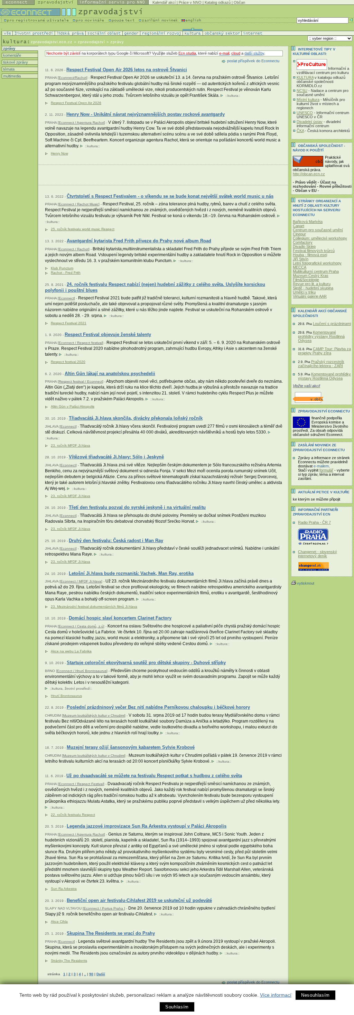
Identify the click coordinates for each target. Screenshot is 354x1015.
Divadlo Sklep (304, 246)
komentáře (11, 55)
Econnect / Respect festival (80, 343)
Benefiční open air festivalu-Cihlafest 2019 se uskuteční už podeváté (139, 900)
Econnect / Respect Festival (81, 784)
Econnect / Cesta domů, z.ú (81, 626)
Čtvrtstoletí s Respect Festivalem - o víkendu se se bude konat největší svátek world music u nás (170, 196)
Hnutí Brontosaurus (66, 696)
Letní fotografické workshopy (317, 263)
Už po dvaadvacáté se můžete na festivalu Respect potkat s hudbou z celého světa (154, 775)
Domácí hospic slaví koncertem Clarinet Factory (120, 618)
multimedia (11, 76)
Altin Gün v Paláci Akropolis (72, 406)
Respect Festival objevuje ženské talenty (108, 334)
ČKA (300, 131)
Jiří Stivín (300, 259)
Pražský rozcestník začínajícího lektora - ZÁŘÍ (321, 364)
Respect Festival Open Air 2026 (76, 103)
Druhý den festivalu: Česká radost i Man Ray (116, 540)
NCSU (302, 91)
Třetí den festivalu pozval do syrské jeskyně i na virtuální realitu (137, 507)
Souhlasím (177, 1006)
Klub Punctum (62, 268)
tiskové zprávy (15, 62)
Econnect (66, 298)
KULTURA (305, 77)
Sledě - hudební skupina (313, 288)
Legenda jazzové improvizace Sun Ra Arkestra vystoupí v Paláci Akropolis (146, 826)
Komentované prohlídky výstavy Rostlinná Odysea (321, 336)
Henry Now (59, 153)
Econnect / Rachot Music (79, 204)
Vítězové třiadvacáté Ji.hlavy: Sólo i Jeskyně (116, 456)
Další (100, 974)
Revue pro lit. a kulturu (311, 284)
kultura (232, 95)
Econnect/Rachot (72, 78)
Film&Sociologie (306, 280)
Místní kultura (308, 99)
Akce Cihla (59, 921)
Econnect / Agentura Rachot (81, 122)
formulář (326, 470)
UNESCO (305, 113)
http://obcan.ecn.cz (309, 174)
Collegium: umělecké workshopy (320, 238)
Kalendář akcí (164, 2)
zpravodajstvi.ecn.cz (52, 42)
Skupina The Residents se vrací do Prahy (111, 933)
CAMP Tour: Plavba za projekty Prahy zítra (324, 351)
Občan (239, 2)
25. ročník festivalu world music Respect (82, 229)
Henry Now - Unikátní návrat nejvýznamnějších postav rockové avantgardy (145, 114)
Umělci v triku (304, 292)
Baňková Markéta (308, 222)
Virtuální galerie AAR (310, 296)
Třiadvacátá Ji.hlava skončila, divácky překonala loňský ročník (136, 418)
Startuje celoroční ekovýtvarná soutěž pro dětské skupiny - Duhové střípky (146, 662)
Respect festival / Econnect (80, 381)
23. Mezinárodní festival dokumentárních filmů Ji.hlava (94, 606)
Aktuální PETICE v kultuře (324, 492)
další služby (254, 53)
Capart (298, 226)
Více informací (275, 995)
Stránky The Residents (69, 960)
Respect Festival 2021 (68, 323)
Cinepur (299, 234)
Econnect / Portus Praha (104, 908)
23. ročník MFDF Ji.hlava (70, 445)
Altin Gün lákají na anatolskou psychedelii (110, 373)
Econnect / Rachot (73, 249)
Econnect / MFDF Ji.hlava (80, 581)
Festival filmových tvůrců (314, 251)
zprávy (8, 48)
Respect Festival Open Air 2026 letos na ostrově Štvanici (126, 69)
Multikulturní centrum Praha (316, 271)
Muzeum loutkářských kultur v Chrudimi (93, 715)
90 (91, 974)
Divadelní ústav (310, 122)
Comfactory (303, 242)
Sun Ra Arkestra (64, 889)
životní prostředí (77, 688)
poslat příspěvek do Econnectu (253, 61)
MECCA (299, 267)
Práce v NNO (190, 2)
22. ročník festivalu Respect (73, 815)
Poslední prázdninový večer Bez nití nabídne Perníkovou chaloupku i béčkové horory (158, 707)
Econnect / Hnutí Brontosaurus (81, 671)
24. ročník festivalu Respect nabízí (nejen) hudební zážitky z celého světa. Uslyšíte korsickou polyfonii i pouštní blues (155, 287)
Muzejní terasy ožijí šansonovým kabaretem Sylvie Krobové (131, 747)
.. (85, 974)
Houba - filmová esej (310, 255)
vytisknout (305, 583)
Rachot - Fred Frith (66, 272)
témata (8, 69)
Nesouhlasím (315, 995)
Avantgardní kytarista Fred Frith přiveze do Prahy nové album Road (139, 240)
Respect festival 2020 (68, 362)
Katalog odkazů (218, 2)
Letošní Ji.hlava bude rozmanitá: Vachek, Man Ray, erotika (131, 573)
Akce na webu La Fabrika (71, 651)
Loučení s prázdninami (332, 324)
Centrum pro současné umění (318, 230)
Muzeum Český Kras (310, 275)
